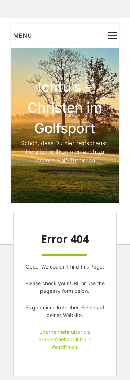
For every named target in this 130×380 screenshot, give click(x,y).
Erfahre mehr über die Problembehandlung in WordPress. (64, 339)
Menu (22, 35)
